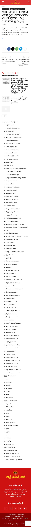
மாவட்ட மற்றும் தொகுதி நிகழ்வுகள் (16, 168)
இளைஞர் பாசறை (11, 203)
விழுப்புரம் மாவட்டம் (11, 292)
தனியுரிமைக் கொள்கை (15, 520)
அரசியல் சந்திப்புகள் (12, 156)
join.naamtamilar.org (15, 497)
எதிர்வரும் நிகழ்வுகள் (13, 134)
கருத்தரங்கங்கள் (11, 193)
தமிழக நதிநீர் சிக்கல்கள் (13, 457)
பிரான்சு (8, 416)
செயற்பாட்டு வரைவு (22, 518)
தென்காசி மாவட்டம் (11, 367)
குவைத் (8, 429)
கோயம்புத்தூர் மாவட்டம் (13, 311)
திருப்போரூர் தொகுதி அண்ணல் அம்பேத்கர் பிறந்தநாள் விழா (22, 62)
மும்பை (8, 391)
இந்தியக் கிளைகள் (9, 376)
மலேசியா (9, 441)
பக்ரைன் (8, 438)
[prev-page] (3, 116)
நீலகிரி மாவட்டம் (11, 308)
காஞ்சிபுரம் (9, 267)
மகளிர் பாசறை (10, 206)
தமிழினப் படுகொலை (12, 454)
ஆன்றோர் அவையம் (12, 200)
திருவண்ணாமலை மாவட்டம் (14, 289)
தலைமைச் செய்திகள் (10, 122)
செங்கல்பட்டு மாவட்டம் (12, 270)
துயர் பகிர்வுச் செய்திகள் (13, 144)
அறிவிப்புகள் (10, 131)
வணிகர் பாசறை (11, 249)
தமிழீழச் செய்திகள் (9, 447)
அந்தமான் (9, 382)
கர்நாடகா (8, 379)
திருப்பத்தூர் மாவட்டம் (19, 9)
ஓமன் (7, 435)
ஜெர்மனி (8, 404)
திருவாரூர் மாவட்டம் (12, 339)
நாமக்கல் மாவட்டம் (11, 301)
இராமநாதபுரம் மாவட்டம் (13, 360)
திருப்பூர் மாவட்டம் (11, 314)
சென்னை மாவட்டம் (11, 264)
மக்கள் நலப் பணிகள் (12, 196)
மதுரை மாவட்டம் (10, 351)
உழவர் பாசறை (10, 242)
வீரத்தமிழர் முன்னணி (12, 212)
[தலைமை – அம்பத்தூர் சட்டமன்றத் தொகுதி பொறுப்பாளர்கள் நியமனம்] (6, 99)
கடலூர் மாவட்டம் (10, 332)
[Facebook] (9, 49)
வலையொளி (5, 518)
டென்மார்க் (9, 419)
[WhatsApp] (17, 49)
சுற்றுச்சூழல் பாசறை (12, 221)
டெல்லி (8, 395)
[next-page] (5, 116)
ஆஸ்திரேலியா (10, 444)
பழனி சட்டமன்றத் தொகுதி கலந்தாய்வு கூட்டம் (8, 61)
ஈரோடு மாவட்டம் (10, 305)
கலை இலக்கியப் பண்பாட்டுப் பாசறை (17, 236)
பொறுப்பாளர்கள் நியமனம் (14, 137)
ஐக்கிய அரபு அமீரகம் (12, 426)
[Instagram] (11, 508)
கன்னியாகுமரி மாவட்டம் (13, 373)
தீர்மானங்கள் (10, 162)
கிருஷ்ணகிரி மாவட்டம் (12, 283)
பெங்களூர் (9, 388)
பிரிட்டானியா (9, 407)
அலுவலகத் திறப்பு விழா (14, 172)
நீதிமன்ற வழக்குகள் (12, 159)
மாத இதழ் (13, 518)
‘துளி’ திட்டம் (21, 515)
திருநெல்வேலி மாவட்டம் (13, 370)
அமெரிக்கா (9, 410)
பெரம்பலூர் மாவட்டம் (12, 326)
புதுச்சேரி (8, 258)
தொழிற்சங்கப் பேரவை (13, 209)
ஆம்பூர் (12, 9)
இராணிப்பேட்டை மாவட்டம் (14, 280)
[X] (13, 49)
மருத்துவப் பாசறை (11, 215)
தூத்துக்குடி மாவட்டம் (12, 364)
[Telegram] (20, 49)
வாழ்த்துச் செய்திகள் (13, 128)
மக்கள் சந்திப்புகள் (11, 153)
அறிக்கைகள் (10, 125)
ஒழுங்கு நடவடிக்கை (13, 141)
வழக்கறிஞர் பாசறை (12, 239)
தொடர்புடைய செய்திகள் (10, 73)
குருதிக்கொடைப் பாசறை (13, 218)
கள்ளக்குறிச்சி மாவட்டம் (13, 295)
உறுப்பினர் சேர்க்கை (11, 515)
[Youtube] (25, 508)
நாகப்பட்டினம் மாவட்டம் (12, 336)
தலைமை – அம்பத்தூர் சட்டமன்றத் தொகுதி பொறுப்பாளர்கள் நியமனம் (19, 100)
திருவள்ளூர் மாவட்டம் (12, 261)
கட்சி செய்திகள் (5, 9)
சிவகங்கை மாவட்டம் (12, 348)
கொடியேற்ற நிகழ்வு (13, 175)
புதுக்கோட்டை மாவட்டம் (13, 345)
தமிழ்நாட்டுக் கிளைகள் (10, 255)
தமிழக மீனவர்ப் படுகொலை (14, 460)
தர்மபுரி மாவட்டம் (11, 286)
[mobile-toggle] (3, 2)
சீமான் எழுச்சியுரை (11, 147)
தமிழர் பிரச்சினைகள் (10, 450)
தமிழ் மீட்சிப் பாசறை (12, 233)
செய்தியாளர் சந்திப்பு (12, 150)
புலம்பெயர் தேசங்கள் (10, 401)
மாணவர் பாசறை (11, 246)
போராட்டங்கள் (10, 184)
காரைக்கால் (9, 398)
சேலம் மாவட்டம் (10, 298)
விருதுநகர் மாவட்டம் (12, 357)
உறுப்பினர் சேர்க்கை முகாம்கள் (16, 178)
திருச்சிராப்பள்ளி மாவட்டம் (13, 323)
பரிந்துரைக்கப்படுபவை (10, 75)
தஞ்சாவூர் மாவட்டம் (11, 342)
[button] (28, 2)
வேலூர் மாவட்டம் (11, 273)
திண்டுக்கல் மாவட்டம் (12, 317)
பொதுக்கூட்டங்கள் (11, 181)
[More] (25, 49)
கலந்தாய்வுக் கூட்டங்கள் (13, 187)
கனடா (7, 413)
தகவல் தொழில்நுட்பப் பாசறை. (15, 224)
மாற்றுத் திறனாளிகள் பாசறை (15, 252)
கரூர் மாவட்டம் (10, 320)
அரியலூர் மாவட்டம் (11, 329)
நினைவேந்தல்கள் (11, 190)
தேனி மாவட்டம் (10, 354)
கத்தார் (7, 432)
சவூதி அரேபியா (10, 423)
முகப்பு (3, 6)
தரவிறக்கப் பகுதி (9, 516)
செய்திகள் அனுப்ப (20, 516)
